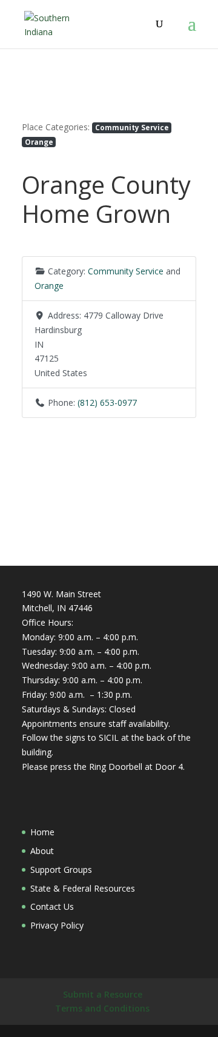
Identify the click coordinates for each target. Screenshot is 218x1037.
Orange (39, 142)
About (42, 850)
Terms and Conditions (102, 1008)
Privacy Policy (57, 925)
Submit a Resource (102, 994)
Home (42, 832)
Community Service (132, 127)
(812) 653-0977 (107, 402)
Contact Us (52, 906)
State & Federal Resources (82, 888)
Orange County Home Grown (106, 199)
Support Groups (61, 869)
